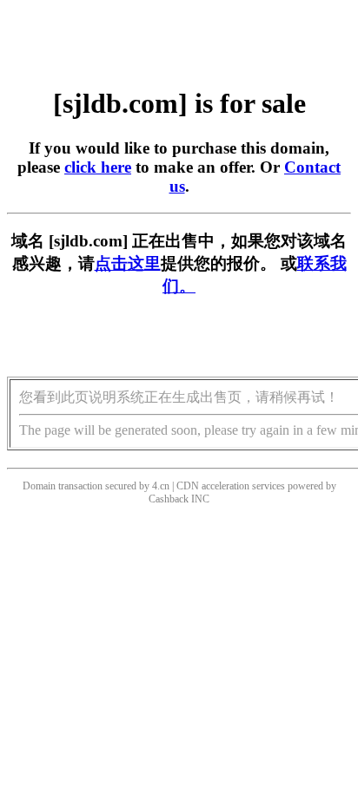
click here (97, 167)
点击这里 (128, 263)
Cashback (169, 499)
